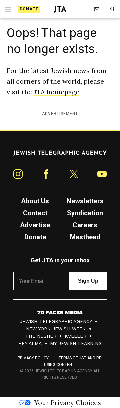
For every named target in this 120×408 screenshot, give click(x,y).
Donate (29, 9)
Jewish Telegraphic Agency (56, 321)
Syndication (85, 213)
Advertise (35, 225)
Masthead (85, 237)
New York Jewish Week (56, 328)
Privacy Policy (33, 358)
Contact (35, 213)
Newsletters (85, 201)
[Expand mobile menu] (7, 9)
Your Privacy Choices (67, 402)
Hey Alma (30, 343)
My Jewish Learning (76, 343)
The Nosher (40, 336)
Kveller (75, 336)
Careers (85, 225)
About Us (35, 201)
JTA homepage (56, 92)
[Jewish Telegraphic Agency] (60, 156)
